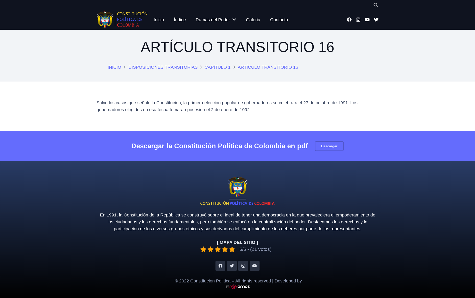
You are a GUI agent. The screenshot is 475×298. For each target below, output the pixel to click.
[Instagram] (358, 19)
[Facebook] (349, 19)
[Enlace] (121, 19)
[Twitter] (376, 19)
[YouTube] (367, 19)
